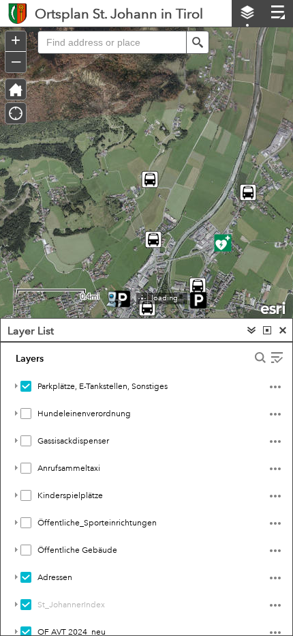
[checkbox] (25, 386)
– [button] (16, 61)
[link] (17, 13)
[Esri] (274, 307)
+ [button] (15, 40)
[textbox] (111, 42)
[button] (197, 42)
